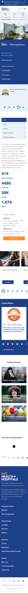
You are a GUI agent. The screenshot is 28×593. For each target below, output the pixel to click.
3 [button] (12, 291)
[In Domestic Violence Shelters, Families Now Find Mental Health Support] (14, 394)
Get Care (5, 529)
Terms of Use (18, 589)
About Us (5, 539)
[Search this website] (19, 9)
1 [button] (3, 291)
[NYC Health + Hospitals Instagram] (18, 458)
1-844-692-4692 (6, 79)
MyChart (4, 510)
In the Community (8, 566)
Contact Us (5, 570)
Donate (4, 558)
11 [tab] (23, 107)
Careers (4, 543)
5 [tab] (22, 344)
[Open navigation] (24, 9)
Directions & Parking (7, 60)
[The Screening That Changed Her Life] (14, 413)
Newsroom (5, 547)
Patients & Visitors (8, 133)
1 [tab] (3, 344)
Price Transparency (8, 514)
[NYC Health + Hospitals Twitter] (13, 458)
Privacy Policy (10, 589)
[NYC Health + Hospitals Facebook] (9, 458)
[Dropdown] (24, 124)
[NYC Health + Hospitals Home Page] (5, 9)
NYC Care (5, 562)
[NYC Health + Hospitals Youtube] (23, 581)
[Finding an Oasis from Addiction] (14, 375)
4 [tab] (17, 344)
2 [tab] (8, 344)
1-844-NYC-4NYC (6, 19)
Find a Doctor (6, 521)
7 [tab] (4, 107)
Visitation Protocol (14, 238)
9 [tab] (14, 107)
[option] (10, 268)
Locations (5, 525)
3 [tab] (12, 344)
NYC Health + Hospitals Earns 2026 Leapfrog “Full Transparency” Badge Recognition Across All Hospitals (14, 329)
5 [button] (22, 291)
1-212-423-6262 (6, 70)
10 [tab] (18, 107)
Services (5, 128)
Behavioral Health (9, 270)
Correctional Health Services (11, 551)
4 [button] (17, 291)
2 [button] (8, 291)
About (5, 124)
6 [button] (26, 291)
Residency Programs (8, 137)
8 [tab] (9, 107)
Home (5, 120)
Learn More (8, 282)
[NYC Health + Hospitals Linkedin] (23, 458)
